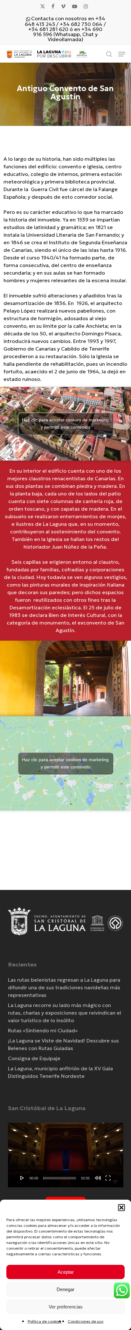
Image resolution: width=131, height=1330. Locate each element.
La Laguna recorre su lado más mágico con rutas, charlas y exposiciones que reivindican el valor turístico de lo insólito (64, 1012)
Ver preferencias (66, 1306)
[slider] (59, 1178)
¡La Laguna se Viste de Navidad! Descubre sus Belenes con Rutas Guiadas (63, 1044)
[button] (121, 1207)
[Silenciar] (98, 1178)
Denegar (65, 1289)
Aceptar (66, 1272)
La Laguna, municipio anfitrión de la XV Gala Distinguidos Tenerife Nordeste (60, 1072)
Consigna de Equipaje (34, 1058)
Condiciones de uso (85, 1321)
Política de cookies (44, 1321)
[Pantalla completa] (108, 1178)
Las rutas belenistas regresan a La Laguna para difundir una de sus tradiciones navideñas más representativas (64, 987)
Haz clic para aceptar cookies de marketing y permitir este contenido (65, 423)
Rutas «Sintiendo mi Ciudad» (43, 1030)
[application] (65, 1155)
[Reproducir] (22, 1178)
